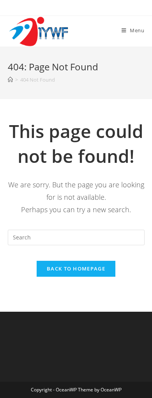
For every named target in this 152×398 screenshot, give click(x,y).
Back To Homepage (76, 268)
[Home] (10, 79)
